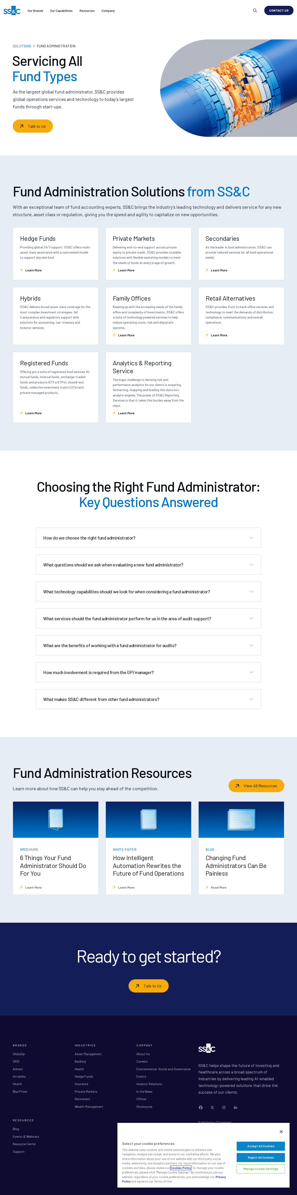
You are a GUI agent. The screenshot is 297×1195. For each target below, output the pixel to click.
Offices (141, 1099)
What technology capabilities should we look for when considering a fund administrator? (126, 591)
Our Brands (35, 11)
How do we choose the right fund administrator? (89, 537)
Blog (16, 1129)
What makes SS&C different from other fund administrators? (101, 699)
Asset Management (88, 1054)
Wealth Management (89, 1106)
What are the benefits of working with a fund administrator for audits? (110, 645)
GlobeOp (19, 1054)
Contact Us (279, 10)
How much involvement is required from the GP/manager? (98, 672)
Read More (218, 887)
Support (19, 1151)
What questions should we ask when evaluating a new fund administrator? (113, 564)
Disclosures (144, 1106)
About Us (143, 1054)
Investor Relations (149, 1084)
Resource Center (24, 1144)
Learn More (33, 270)
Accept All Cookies (260, 1146)
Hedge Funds (84, 1076)
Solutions (22, 46)
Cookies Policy (181, 1168)
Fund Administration (56, 46)
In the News (144, 1091)
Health (17, 1084)
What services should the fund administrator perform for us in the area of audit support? (127, 618)
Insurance (81, 1084)
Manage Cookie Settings (260, 1169)
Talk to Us (37, 126)
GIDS (16, 1061)
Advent (18, 1069)
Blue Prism (20, 1091)
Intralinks (19, 1076)
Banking (80, 1061)
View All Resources (260, 785)
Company (108, 11)
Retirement (82, 1099)
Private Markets (86, 1091)
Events (141, 1076)
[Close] (281, 1132)
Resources (87, 11)
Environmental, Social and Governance (163, 1069)
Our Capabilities (61, 11)
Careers (142, 1061)
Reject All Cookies (261, 1157)
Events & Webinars (26, 1136)
